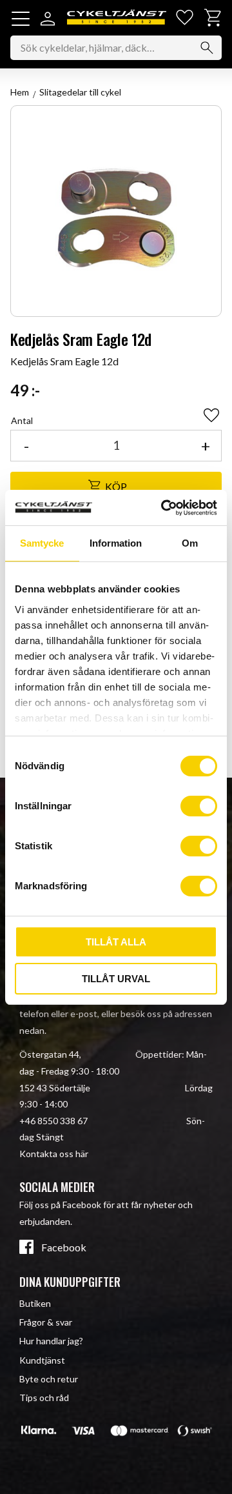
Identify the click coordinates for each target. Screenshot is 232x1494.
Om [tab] (190, 543)
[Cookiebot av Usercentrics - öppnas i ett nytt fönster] (163, 508)
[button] (20, 18)
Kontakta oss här (53, 1153)
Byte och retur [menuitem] (48, 1378)
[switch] (198, 806)
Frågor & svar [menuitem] (45, 1322)
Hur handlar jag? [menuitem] (51, 1340)
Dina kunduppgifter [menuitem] (70, 1281)
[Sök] (207, 47)
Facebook (63, 1247)
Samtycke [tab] (42, 543)
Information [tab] (116, 543)
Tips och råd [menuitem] (44, 1397)
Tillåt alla (116, 941)
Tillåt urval (116, 978)
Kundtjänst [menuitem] (42, 1360)
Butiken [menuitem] (35, 1303)
